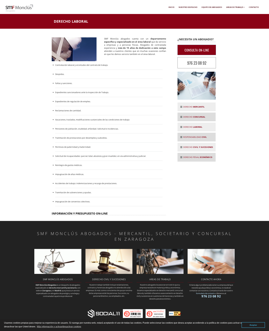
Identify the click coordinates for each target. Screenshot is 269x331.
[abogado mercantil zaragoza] (57, 273)
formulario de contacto (205, 293)
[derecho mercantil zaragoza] (17, 11)
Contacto (254, 7)
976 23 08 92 (196, 63)
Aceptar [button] (253, 325)
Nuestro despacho (188, 7)
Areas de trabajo (234, 7)
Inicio (171, 7)
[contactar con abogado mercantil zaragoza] (211, 273)
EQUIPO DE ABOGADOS (212, 7)
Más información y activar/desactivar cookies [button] (59, 326)
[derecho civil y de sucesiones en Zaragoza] (109, 273)
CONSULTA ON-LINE (197, 50)
